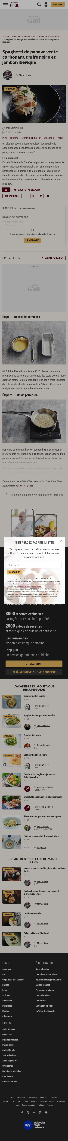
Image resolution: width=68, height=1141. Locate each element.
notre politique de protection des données (28, 586)
